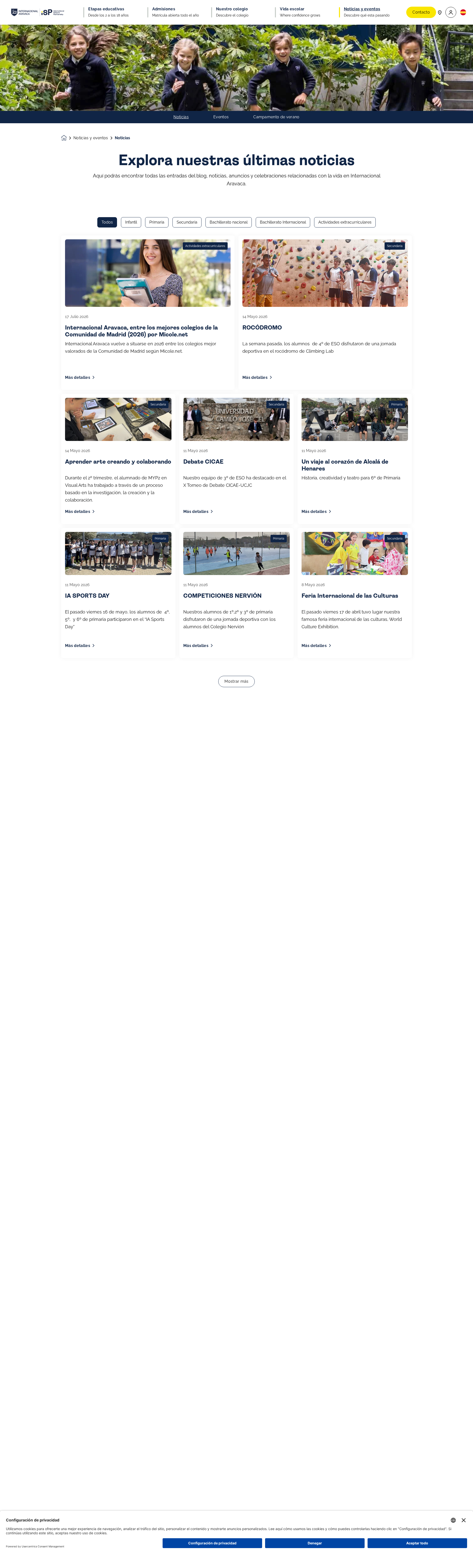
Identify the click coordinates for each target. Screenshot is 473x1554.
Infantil (131, 222)
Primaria (156, 222)
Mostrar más (236, 681)
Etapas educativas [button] (106, 9)
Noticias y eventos (90, 138)
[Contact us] (439, 12)
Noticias (181, 117)
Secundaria (187, 222)
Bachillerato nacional (229, 222)
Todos (107, 222)
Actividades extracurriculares (345, 222)
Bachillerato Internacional (283, 222)
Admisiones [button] (163, 9)
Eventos (221, 117)
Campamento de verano (276, 117)
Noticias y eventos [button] (362, 9)
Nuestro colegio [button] (232, 9)
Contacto (421, 12)
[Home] (37, 12)
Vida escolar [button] (292, 9)
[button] (451, 12)
